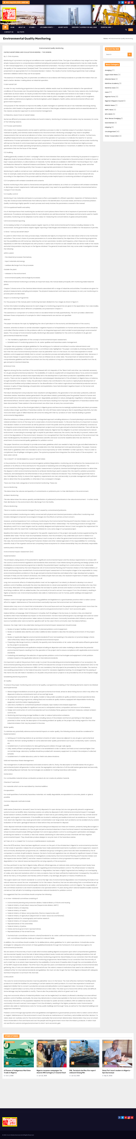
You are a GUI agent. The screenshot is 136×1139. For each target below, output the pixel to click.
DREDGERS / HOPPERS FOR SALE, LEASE (84, 27)
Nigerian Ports (110, 97)
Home (106, 38)
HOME (12, 27)
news (107, 92)
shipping (108, 127)
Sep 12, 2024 (108, 1076)
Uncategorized (110, 131)
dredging (108, 70)
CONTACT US (8, 32)
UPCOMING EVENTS (46, 27)
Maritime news (110, 88)
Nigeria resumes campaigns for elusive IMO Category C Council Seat (51, 1071)
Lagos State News (111, 75)
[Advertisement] (68, 1094)
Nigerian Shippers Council (114, 101)
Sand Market (109, 123)
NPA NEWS (108, 114)
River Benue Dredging (112, 118)
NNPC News (109, 110)
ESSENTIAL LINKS (106, 27)
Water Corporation (112, 136)
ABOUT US (22, 27)
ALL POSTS (20, 32)
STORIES (32, 27)
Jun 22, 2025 (42, 1076)
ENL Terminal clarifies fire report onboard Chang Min (82, 1071)
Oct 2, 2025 (10, 1076)
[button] (126, 30)
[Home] (5, 27)
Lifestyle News (110, 79)
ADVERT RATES (63, 27)
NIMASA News (110, 105)
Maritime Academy (112, 83)
